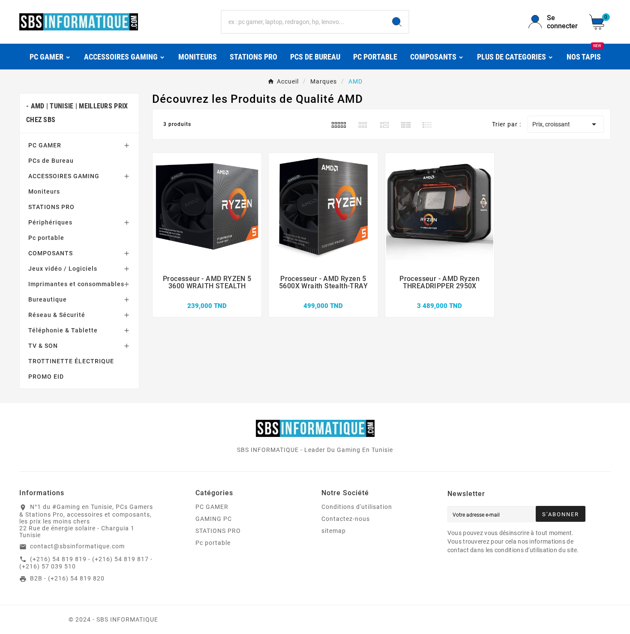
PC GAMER (44, 145)
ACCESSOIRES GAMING (63, 176)
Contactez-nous (345, 518)
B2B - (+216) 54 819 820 (67, 578)
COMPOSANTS (50, 253)
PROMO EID (46, 376)
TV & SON (43, 345)
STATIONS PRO (51, 206)
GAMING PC (213, 518)
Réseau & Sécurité (56, 314)
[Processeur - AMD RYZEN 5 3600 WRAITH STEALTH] (207, 296)
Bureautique (47, 299)
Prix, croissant (565, 124)
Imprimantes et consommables (76, 284)
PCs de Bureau (51, 160)
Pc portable (46, 237)
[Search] (397, 22)
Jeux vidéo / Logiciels (62, 268)
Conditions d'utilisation (356, 506)
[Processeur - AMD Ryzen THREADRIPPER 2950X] (440, 296)
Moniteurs (44, 191)
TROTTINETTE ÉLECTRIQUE (71, 361)
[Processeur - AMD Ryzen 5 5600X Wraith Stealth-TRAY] (323, 296)
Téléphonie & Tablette (63, 330)
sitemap (333, 530)
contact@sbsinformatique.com (77, 546)
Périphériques (50, 222)
